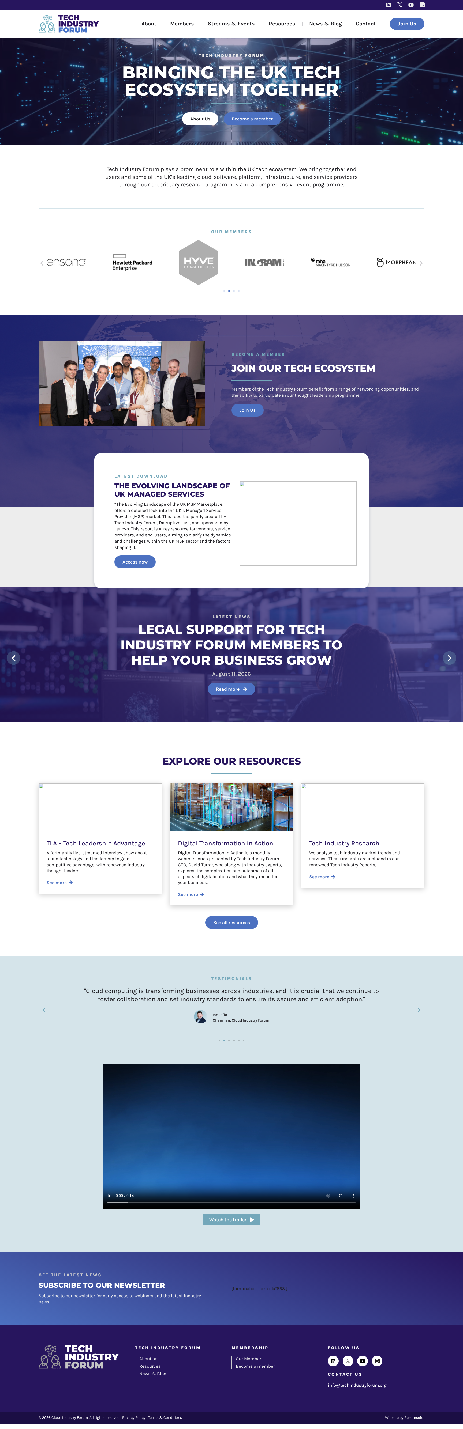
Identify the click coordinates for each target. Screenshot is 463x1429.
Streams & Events (231, 24)
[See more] (70, 882)
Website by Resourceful (404, 1417)
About (148, 24)
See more (57, 882)
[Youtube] (411, 5)
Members (182, 24)
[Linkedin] (388, 5)
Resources (282, 24)
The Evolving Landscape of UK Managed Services (172, 490)
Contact (366, 24)
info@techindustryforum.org (357, 1385)
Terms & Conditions (165, 1417)
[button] (42, 263)
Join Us (407, 24)
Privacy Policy (133, 1417)
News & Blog (325, 24)
